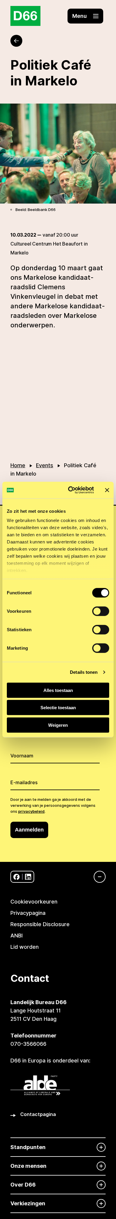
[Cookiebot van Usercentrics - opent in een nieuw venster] (70, 490)
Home (17, 465)
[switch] (100, 611)
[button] (85, 16)
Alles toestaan (58, 690)
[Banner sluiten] (107, 490)
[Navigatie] (97, 876)
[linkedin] (28, 877)
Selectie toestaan (58, 707)
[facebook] (16, 877)
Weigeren (58, 724)
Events (44, 465)
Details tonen (84, 672)
